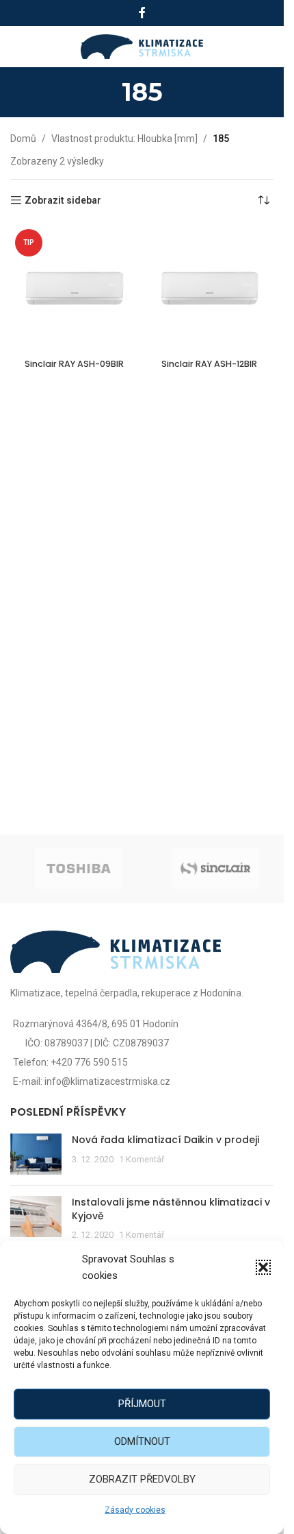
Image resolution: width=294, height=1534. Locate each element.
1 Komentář (141, 1159)
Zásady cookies (135, 1510)
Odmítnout (142, 1441)
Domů (23, 138)
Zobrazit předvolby (142, 1479)
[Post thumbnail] (36, 1154)
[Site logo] (142, 45)
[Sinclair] (215, 869)
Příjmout (142, 1404)
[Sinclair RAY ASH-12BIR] (210, 288)
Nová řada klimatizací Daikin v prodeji (165, 1140)
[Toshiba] (78, 869)
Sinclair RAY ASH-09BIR (74, 364)
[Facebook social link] (142, 12)
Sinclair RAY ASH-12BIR (209, 364)
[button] (263, 1267)
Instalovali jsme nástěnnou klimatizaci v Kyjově (171, 1209)
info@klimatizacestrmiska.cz (107, 1081)
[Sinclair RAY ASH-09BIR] (74, 288)
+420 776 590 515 (89, 1062)
